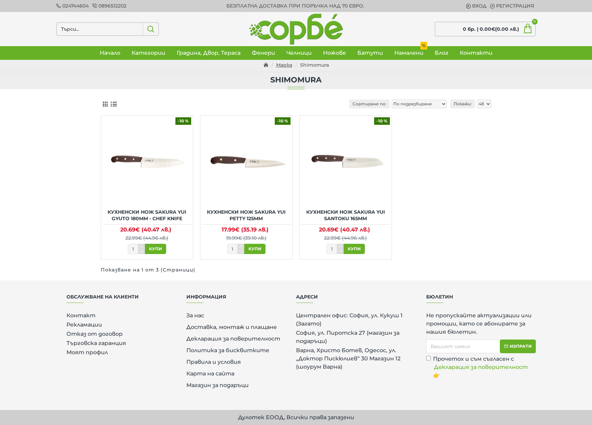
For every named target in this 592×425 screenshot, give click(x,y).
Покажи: (463, 103)
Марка (284, 65)
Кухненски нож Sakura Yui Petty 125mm (246, 215)
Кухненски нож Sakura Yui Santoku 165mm (345, 215)
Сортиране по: (369, 103)
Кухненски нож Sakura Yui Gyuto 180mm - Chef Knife (147, 215)
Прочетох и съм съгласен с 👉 (480, 367)
